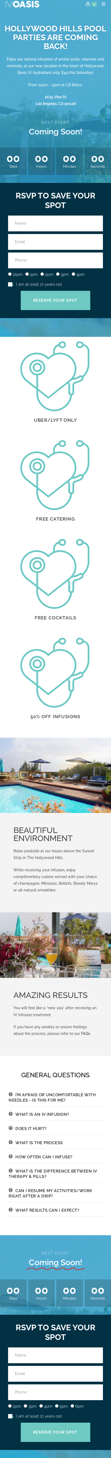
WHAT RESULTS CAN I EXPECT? (47, 1210)
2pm (49, 274)
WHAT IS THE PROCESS (39, 1142)
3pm (65, 274)
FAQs (85, 1033)
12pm (18, 274)
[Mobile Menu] (101, 4)
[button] (55, 1097)
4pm (80, 274)
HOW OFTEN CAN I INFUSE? (43, 1157)
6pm (79, 1406)
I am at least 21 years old (39, 284)
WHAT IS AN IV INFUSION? (42, 1114)
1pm (34, 274)
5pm (64, 1406)
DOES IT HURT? (31, 1128)
